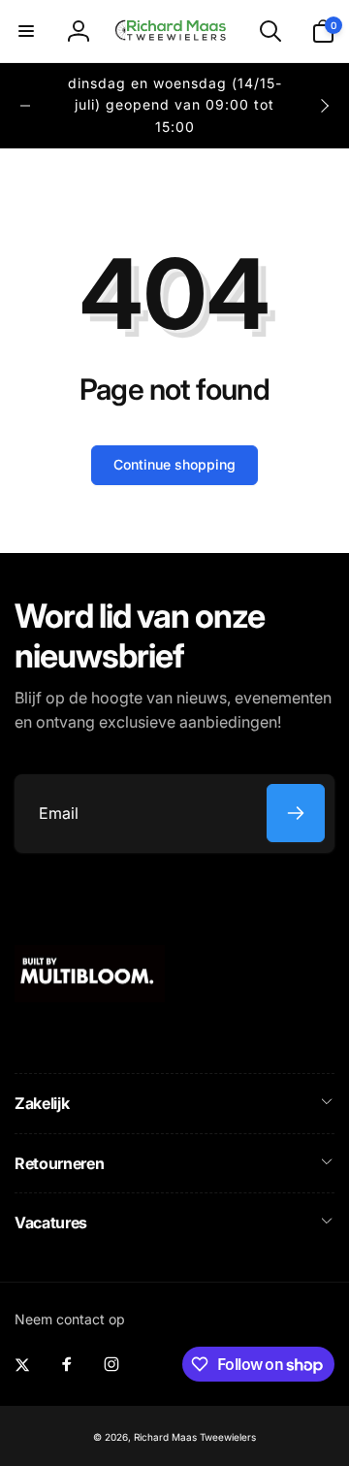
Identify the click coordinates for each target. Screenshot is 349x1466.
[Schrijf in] (296, 813)
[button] (26, 31)
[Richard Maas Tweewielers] (90, 996)
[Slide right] (323, 105)
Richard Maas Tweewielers (195, 1437)
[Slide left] (25, 105)
